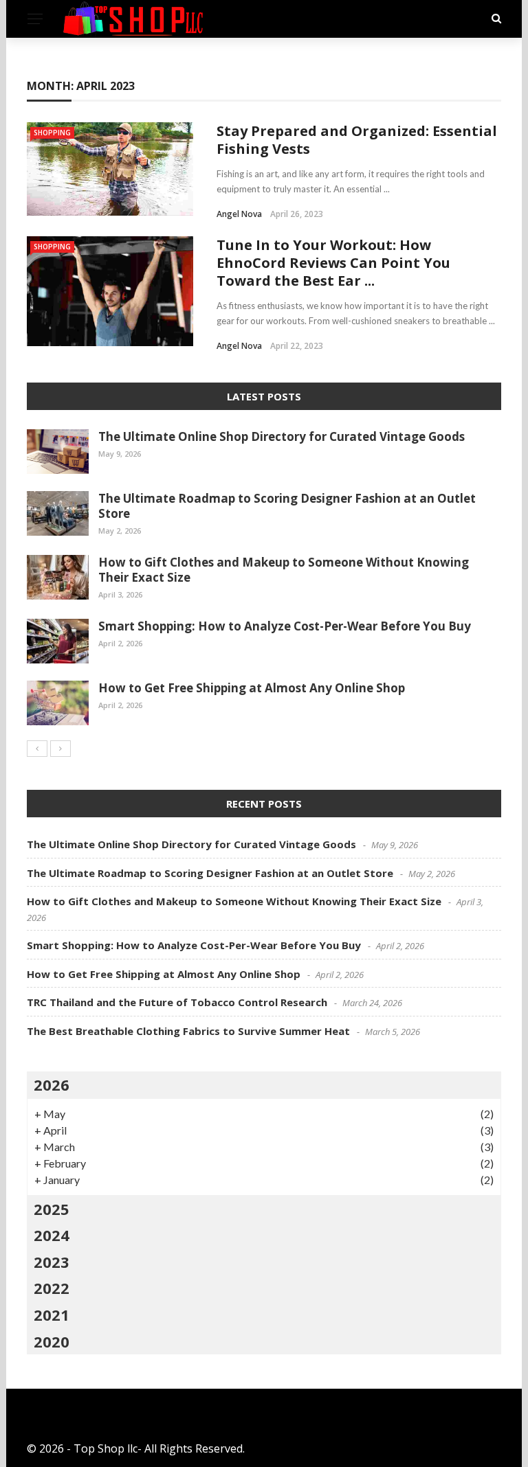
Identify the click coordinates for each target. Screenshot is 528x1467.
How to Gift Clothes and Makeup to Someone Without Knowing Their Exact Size (283, 569)
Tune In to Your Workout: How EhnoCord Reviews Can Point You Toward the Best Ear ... (333, 263)
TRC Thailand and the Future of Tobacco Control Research (177, 1002)
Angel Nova (239, 214)
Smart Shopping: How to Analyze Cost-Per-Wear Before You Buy (284, 626)
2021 (51, 1314)
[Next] (60, 748)
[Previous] (37, 748)
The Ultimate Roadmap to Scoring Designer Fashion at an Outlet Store (287, 505)
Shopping (52, 132)
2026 (51, 1084)
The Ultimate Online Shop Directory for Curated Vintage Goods (281, 436)
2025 (51, 1208)
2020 (51, 1341)
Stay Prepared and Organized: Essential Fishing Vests (357, 140)
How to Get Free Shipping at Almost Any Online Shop (251, 688)
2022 (51, 1287)
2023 (51, 1261)
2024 (51, 1235)
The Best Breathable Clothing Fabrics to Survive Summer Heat (188, 1031)
